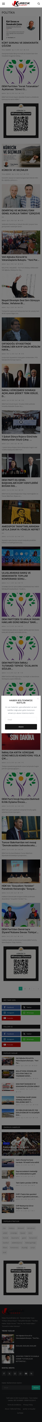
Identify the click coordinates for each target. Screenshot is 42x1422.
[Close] (38, 698)
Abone (21, 727)
